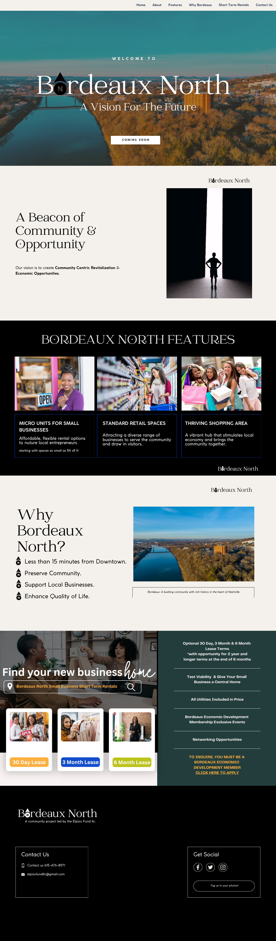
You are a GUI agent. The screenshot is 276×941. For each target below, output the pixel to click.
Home (141, 5)
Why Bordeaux (200, 5)
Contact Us (264, 5)
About (157, 5)
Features (175, 5)
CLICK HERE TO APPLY (217, 773)
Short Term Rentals (234, 5)
